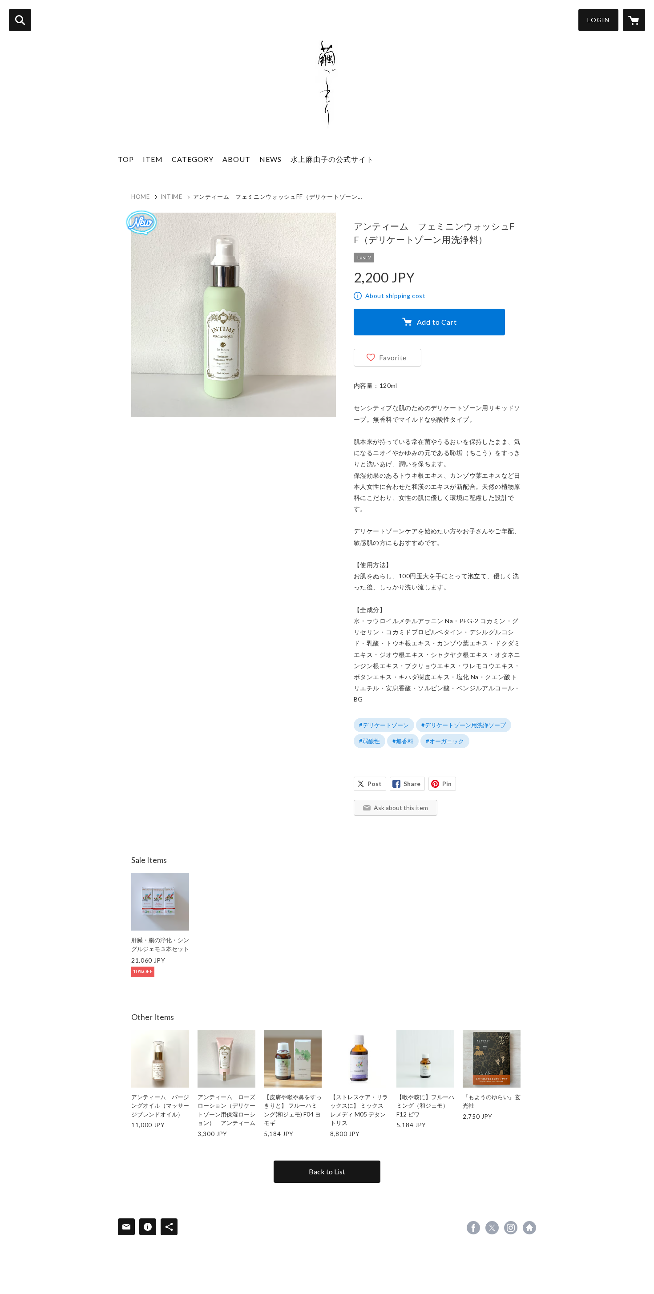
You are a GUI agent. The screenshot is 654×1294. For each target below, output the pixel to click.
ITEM (153, 159)
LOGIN (598, 20)
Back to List (327, 1171)
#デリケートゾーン (384, 725)
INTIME (171, 196)
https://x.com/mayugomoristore (492, 1227)
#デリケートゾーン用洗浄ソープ (463, 725)
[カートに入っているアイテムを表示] (634, 20)
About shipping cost (395, 295)
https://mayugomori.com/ (529, 1227)
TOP (126, 159)
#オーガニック (445, 741)
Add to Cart (437, 322)
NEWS (270, 159)
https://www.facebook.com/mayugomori (473, 1227)
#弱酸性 (369, 741)
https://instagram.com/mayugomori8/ (510, 1227)
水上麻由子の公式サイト (332, 159)
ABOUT (236, 159)
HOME (140, 196)
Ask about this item (401, 807)
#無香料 (402, 741)
